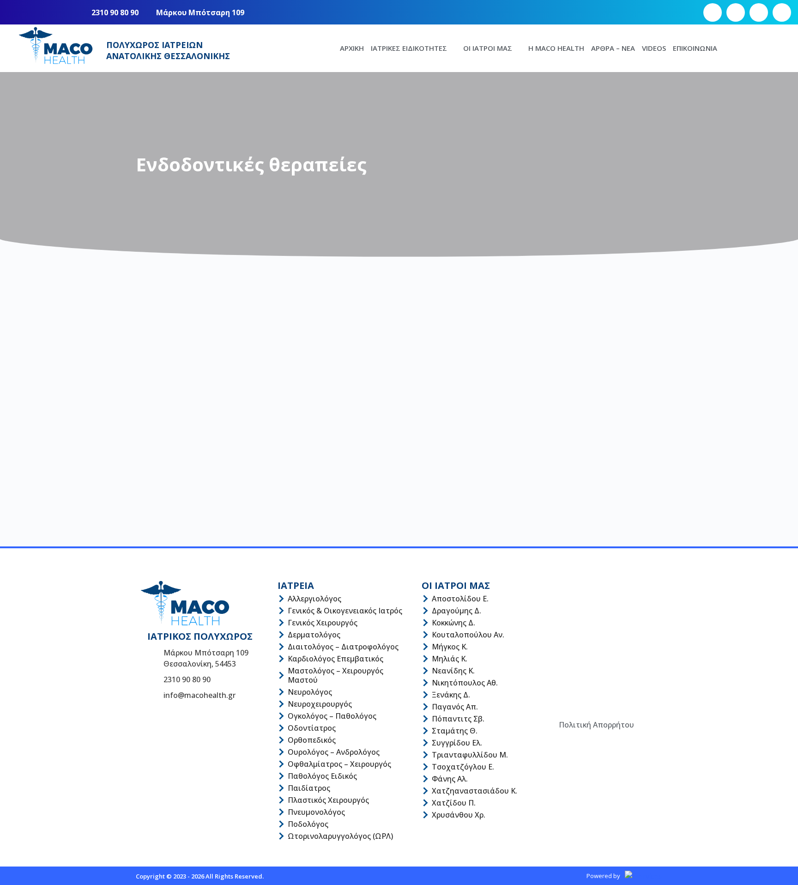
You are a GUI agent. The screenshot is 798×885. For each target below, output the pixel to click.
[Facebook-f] (712, 12)
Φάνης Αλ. (450, 778)
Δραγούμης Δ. (456, 610)
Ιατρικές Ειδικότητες (409, 48)
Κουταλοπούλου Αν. (468, 634)
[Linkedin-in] (782, 12)
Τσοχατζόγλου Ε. (463, 766)
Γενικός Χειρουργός (322, 622)
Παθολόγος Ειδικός (322, 776)
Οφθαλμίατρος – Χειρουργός (339, 764)
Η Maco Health (556, 48)
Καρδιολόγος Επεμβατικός (335, 658)
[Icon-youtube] (759, 12)
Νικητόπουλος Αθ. (465, 682)
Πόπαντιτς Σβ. (458, 718)
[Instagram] (735, 12)
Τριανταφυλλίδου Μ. (470, 754)
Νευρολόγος (310, 692)
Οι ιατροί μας (487, 48)
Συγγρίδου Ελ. (457, 742)
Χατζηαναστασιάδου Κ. (474, 790)
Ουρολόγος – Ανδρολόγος (334, 752)
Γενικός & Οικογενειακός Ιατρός (345, 610)
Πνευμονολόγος (316, 812)
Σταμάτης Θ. (455, 730)
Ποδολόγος (308, 824)
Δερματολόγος (314, 634)
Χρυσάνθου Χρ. (458, 814)
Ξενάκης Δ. (451, 694)
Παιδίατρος (309, 788)
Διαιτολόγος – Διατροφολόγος (343, 646)
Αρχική (352, 48)
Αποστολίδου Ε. (460, 598)
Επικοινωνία (695, 48)
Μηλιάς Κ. (449, 658)
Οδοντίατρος (312, 728)
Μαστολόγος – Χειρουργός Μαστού (335, 675)
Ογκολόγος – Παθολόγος (332, 716)
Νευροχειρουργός (320, 704)
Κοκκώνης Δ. (453, 622)
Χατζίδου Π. (454, 802)
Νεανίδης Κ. (453, 670)
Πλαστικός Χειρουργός (328, 800)
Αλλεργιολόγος (314, 598)
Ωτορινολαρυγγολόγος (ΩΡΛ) (340, 836)
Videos (654, 48)
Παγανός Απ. (455, 706)
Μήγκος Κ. (450, 646)
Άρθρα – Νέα (613, 48)
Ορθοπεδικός (312, 740)
